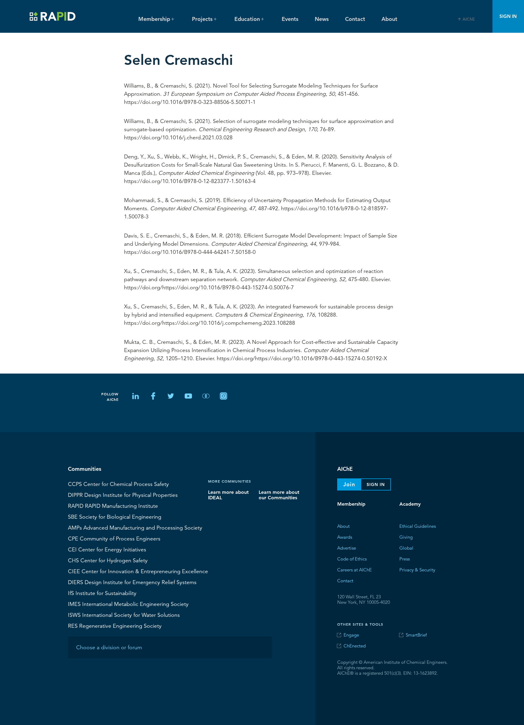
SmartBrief (416, 635)
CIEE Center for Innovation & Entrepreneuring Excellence (138, 571)
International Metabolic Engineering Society (128, 603)
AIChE (468, 19)
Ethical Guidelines (417, 526)
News (322, 18)
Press (404, 558)
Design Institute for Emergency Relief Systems (132, 582)
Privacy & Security (417, 569)
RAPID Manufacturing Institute (113, 505)
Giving (406, 537)
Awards (344, 537)
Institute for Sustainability (102, 593)
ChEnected (355, 646)
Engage (351, 635)
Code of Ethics (352, 558)
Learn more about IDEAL (228, 494)
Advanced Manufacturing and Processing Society (135, 527)
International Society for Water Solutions (124, 614)
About (389, 18)
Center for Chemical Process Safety (118, 484)
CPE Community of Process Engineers (114, 538)
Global (406, 547)
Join (349, 484)
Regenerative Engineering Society (115, 625)
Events (290, 18)
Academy (410, 504)
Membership (351, 504)
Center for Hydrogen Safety (108, 560)
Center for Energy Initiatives (107, 549)
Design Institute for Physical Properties (123, 494)
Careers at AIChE (354, 569)
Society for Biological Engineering (114, 516)
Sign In (508, 16)
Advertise (346, 547)
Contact (355, 18)
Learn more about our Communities (279, 494)
